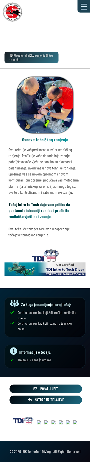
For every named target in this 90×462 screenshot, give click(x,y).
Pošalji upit (49, 389)
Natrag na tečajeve (49, 400)
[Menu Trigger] (84, 6)
